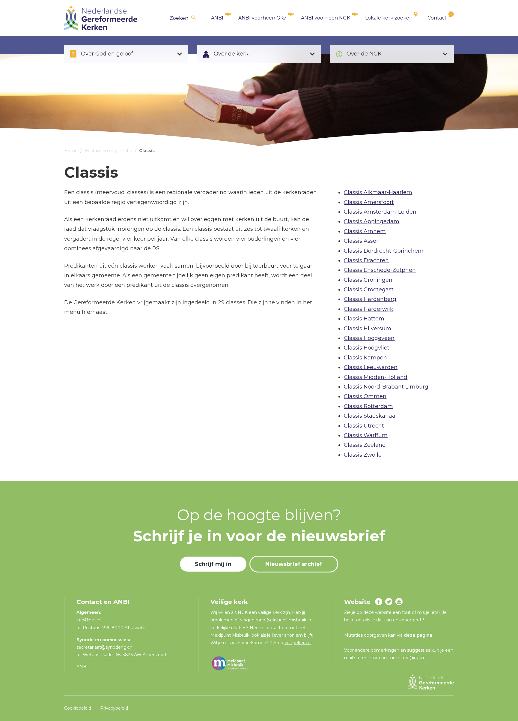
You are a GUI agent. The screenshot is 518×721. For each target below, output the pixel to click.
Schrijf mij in (213, 564)
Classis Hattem (364, 318)
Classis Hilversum (367, 328)
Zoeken (179, 18)
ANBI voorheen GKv (262, 18)
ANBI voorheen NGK (325, 18)
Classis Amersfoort (369, 202)
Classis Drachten (366, 260)
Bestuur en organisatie (108, 150)
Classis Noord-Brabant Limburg (386, 386)
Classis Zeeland (365, 445)
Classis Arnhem (365, 231)
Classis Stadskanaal (370, 416)
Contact (437, 18)
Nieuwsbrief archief (293, 564)
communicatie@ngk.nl (403, 657)
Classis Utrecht (364, 425)
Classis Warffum (366, 435)
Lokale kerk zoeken (388, 18)
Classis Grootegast (369, 289)
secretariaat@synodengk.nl (104, 647)
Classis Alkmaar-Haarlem (378, 192)
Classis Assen (362, 241)
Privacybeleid (114, 708)
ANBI (217, 18)
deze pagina (418, 635)
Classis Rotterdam (368, 406)
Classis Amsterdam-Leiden (380, 212)
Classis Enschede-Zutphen (380, 270)
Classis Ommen (365, 396)
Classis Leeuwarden (370, 367)
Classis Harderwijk (368, 309)
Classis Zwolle (363, 455)
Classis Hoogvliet (366, 347)
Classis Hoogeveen (369, 338)
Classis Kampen (365, 357)
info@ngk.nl (89, 620)
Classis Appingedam (371, 221)
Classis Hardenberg (370, 299)
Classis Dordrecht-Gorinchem (384, 251)
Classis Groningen (368, 280)
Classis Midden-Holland (375, 377)
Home (71, 150)
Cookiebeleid (77, 708)
